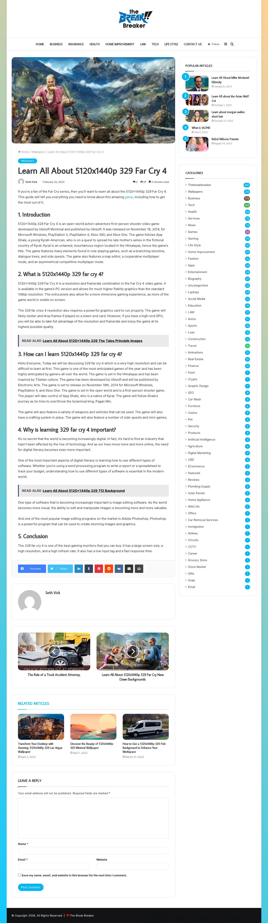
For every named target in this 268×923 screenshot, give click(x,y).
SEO (191, 392)
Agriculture (195, 446)
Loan (191, 332)
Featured (194, 473)
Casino (192, 412)
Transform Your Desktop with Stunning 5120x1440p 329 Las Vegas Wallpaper (40, 748)
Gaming (193, 238)
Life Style (171, 44)
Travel (192, 345)
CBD (191, 459)
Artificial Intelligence (201, 439)
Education (194, 305)
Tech (155, 44)
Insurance (76, 44)
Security (193, 426)
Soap (191, 580)
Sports (192, 325)
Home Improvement (120, 44)
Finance (193, 365)
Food (191, 372)
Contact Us (193, 44)
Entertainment (197, 272)
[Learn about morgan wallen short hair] (197, 116)
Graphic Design (198, 386)
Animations (195, 352)
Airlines (193, 533)
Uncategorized (198, 285)
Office (192, 513)
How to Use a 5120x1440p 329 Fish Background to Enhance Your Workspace (144, 748)
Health (95, 44)
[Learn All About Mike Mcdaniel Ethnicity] (197, 83)
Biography (195, 278)
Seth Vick (31, 181)
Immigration (196, 526)
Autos (192, 319)
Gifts (191, 573)
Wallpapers (38, 151)
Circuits (193, 540)
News (192, 225)
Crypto (192, 379)
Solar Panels (196, 493)
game (129, 197)
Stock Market (197, 566)
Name (23, 844)
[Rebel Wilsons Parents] (197, 144)
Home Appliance (199, 499)
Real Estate (195, 359)
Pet (190, 419)
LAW (143, 44)
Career (192, 553)
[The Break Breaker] (134, 18)
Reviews (193, 479)
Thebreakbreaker (199, 185)
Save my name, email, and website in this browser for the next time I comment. (74, 875)
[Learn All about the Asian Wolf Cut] (197, 100)
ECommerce (196, 466)
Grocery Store (197, 560)
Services (194, 218)
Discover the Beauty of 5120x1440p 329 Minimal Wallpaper (91, 746)
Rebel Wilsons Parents (225, 139)
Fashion (193, 258)
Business (56, 44)
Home (40, 44)
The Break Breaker (82, 915)
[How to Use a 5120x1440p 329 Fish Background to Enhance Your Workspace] (146, 727)
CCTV (192, 546)
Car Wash (194, 399)
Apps (191, 265)
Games (192, 231)
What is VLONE (201, 128)
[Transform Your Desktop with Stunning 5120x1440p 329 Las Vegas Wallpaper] (41, 727)
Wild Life (194, 506)
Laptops (193, 292)
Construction (196, 339)
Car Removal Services (203, 520)
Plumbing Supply (199, 486)
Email (23, 859)
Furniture (194, 406)
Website (101, 859)
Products (194, 432)
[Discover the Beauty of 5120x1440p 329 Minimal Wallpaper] (93, 727)
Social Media (196, 298)
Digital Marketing (199, 453)
